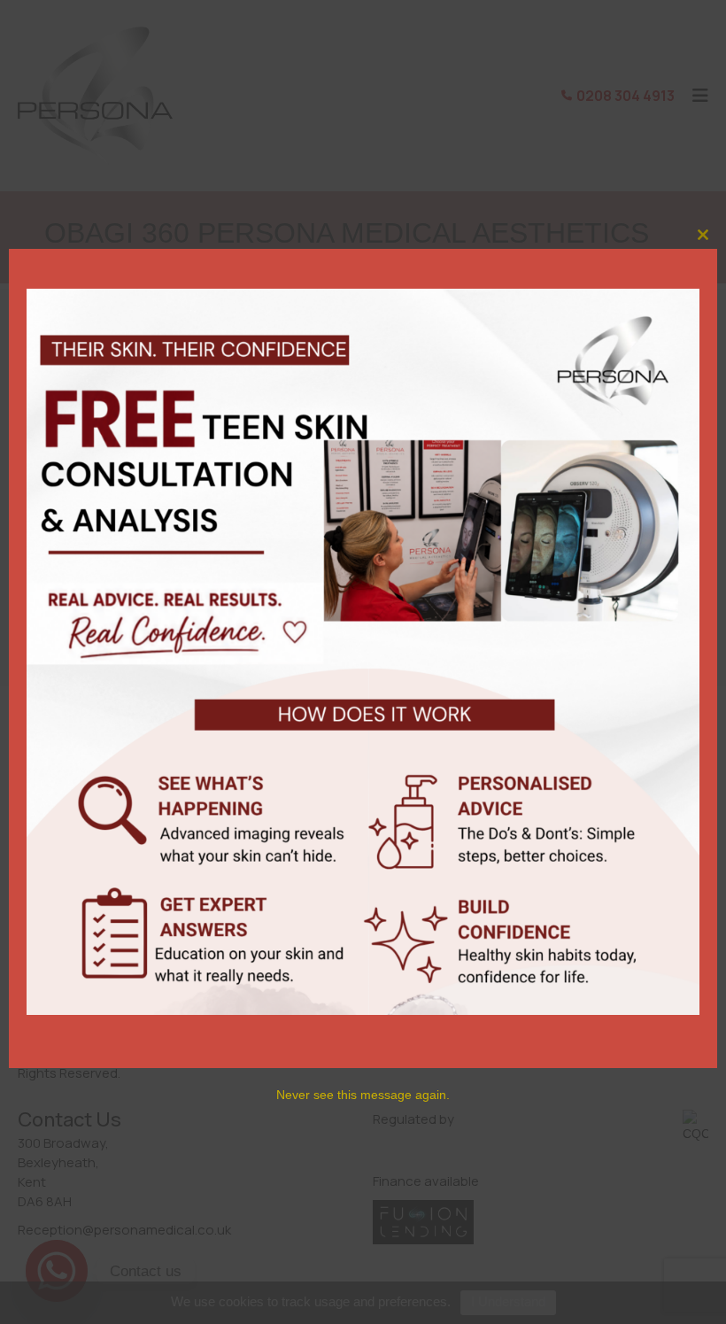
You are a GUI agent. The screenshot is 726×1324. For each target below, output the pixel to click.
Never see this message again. (363, 1095)
